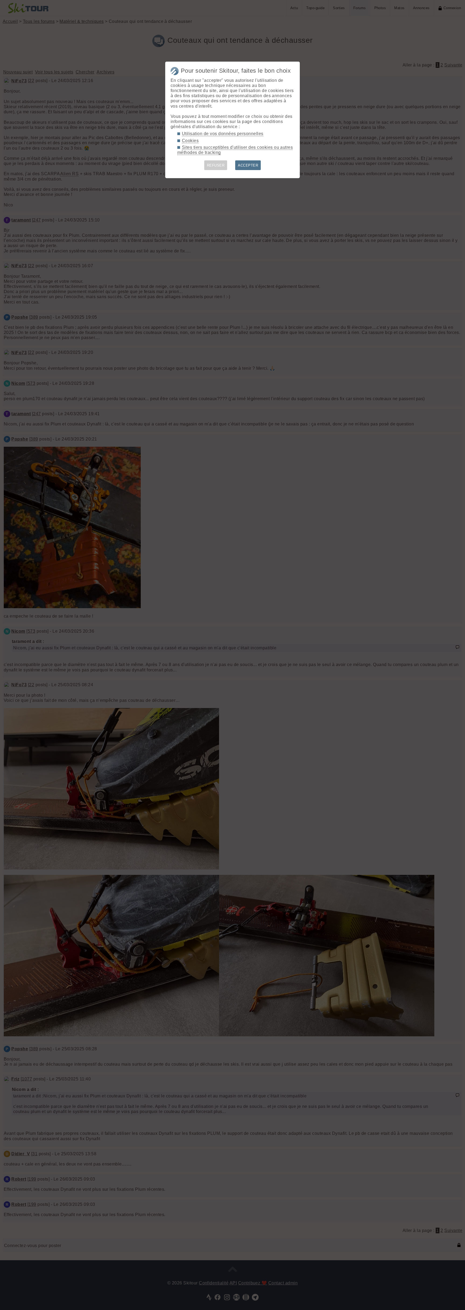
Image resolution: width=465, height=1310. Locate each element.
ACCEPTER (248, 165)
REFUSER (215, 165)
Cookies (190, 140)
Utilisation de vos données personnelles (222, 133)
